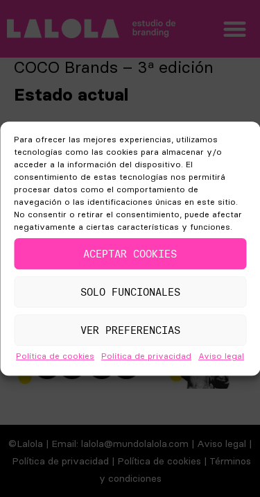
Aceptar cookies (130, 253)
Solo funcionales (130, 291)
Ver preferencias (130, 330)
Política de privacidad (146, 356)
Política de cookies (55, 356)
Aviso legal (221, 356)
